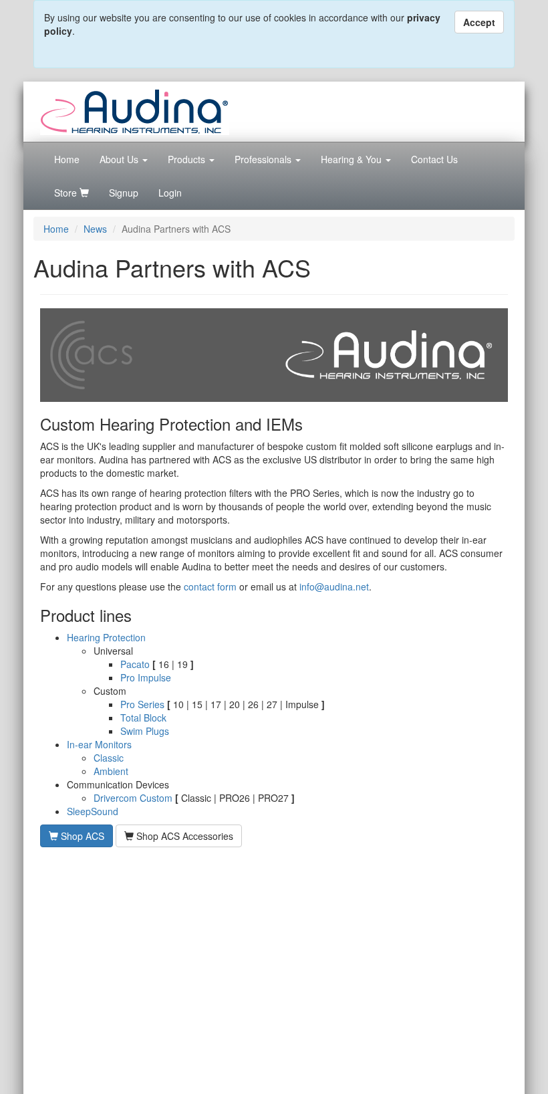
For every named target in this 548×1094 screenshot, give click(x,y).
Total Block (143, 717)
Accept (479, 22)
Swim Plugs (144, 731)
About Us (120, 159)
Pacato (135, 664)
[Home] (134, 110)
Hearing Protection (106, 637)
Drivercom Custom (133, 797)
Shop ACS (81, 836)
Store (67, 192)
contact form (210, 586)
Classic (109, 757)
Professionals (264, 159)
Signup (123, 192)
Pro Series (142, 704)
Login (170, 192)
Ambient (111, 771)
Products (188, 159)
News (95, 228)
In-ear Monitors (99, 744)
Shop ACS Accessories (183, 836)
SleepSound (92, 811)
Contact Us (434, 159)
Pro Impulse (145, 677)
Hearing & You (352, 159)
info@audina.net (334, 586)
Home (67, 159)
